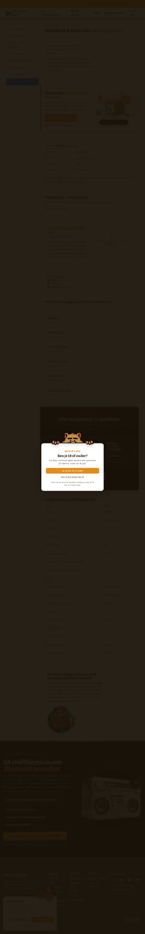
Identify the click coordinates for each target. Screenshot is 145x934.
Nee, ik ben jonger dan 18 (72, 477)
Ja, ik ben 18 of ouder (72, 471)
